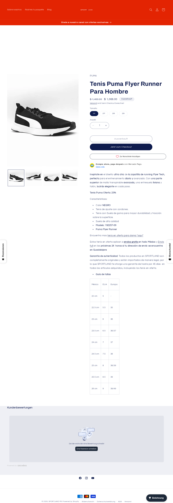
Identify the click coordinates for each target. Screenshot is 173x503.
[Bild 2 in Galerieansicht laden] (34, 178)
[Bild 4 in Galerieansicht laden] (69, 178)
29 (124, 114)
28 (115, 114)
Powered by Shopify (71, 501)
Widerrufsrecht (88, 501)
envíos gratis (131, 242)
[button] (151, 10)
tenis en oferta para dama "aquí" (125, 235)
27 (105, 114)
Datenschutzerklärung (106, 501)
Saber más (100, 166)
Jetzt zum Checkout (121, 147)
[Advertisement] (86, 54)
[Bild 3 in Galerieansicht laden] (51, 178)
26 (95, 114)
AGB (120, 501)
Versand (93, 103)
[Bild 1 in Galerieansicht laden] (16, 178)
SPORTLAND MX (55, 501)
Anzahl (93, 120)
